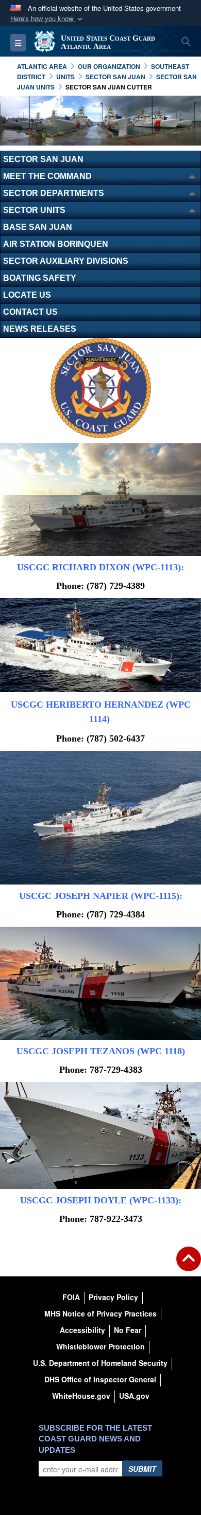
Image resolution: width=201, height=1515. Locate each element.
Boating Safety (39, 278)
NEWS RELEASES (39, 328)
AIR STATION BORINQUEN (55, 244)
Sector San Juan (43, 159)
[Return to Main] (188, 1265)
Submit (142, 1469)
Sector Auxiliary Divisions (65, 261)
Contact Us (30, 312)
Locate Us (27, 295)
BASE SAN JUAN (37, 227)
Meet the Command (47, 176)
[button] (47, 18)
